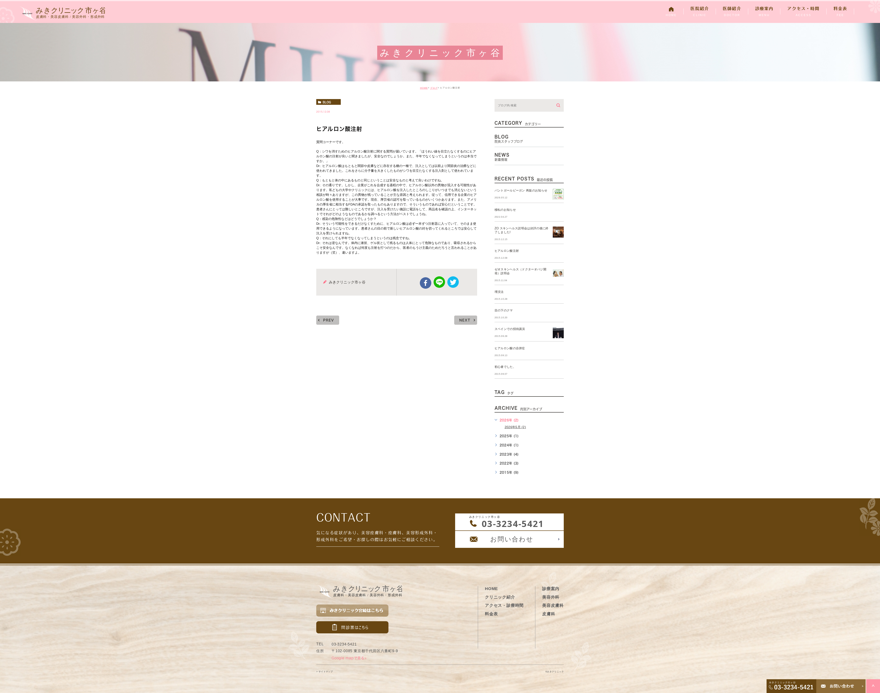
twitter (453, 282)
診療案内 (550, 588)
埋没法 (499, 292)
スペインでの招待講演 (510, 329)
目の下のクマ (504, 310)
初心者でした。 (505, 367)
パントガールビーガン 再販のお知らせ (521, 190)
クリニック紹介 (500, 597)
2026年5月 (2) (515, 427)
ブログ (434, 88)
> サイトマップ (324, 672)
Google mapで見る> (349, 658)
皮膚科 (548, 614)
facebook (425, 283)
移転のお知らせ (505, 209)
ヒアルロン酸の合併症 (510, 348)
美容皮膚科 (553, 605)
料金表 (491, 614)
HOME (424, 88)
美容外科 (550, 597)
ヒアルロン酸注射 (507, 250)
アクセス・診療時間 (504, 605)
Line (439, 282)
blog (327, 102)
